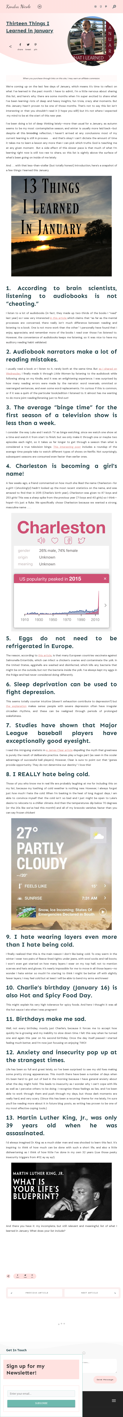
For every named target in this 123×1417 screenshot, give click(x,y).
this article (45, 655)
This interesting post (67, 447)
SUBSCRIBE (41, 1403)
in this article (58, 318)
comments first (106, 1324)
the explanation (16, 706)
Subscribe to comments (107, 1368)
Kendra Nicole (18, 6)
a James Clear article (59, 750)
